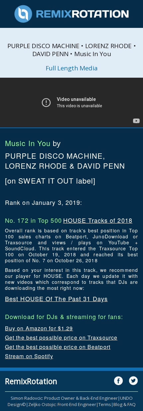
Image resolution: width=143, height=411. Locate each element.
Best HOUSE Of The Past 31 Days (56, 298)
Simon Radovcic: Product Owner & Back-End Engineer (64, 398)
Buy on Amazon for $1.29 (39, 328)
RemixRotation (31, 381)
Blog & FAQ (124, 404)
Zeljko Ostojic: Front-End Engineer (62, 404)
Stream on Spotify (29, 356)
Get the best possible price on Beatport (57, 347)
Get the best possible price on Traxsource (61, 337)
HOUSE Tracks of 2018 (97, 220)
